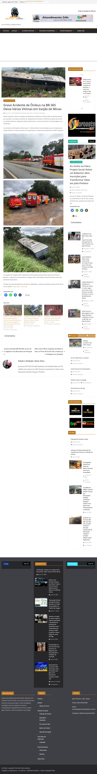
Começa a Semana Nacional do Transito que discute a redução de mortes (82, 452)
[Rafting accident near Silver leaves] (75, 343)
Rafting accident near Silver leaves (87, 343)
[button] (18, 30)
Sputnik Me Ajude (45, 732)
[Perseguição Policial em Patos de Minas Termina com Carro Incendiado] (75, 472)
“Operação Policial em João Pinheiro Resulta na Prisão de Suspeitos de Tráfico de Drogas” (54, 604)
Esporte (42, 754)
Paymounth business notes (79, 439)
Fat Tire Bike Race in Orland (79, 358)
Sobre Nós (81, 31)
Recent (82, 336)
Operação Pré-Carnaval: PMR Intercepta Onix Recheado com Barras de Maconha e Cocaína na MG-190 (54, 672)
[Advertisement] (48, 47)
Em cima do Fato (45, 724)
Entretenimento (66, 31)
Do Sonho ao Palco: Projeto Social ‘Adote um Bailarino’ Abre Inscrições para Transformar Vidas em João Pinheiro (81, 175)
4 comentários (87, 251)
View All (91, 141)
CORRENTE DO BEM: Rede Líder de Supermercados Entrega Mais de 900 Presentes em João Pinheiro (87, 240)
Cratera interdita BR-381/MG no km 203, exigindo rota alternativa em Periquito (18, 351)
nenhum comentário (87, 101)
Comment (91, 336)
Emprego (42, 742)
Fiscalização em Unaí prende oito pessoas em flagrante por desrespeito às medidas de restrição (54, 651)
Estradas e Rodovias (9, 100)
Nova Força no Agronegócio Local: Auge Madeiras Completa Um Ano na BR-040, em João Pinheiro (88, 316)
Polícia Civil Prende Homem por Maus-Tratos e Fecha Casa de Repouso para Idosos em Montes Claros (54, 586)
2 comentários (54, 684)
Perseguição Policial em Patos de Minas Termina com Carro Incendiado (88, 467)
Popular (74, 336)
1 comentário (88, 545)
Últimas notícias (28, 31)
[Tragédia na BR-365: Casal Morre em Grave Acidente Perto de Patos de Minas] (53, 310)
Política (6, 31)
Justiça (14, 31)
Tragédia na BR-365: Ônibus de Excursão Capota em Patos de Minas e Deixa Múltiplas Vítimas (33, 319)
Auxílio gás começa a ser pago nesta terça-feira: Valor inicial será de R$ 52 (48, 571)
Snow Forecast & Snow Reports (80, 369)
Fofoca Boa (43, 750)
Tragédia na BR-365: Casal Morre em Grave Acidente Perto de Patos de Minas (52, 318)
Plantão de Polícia (45, 714)
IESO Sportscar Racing (78, 388)
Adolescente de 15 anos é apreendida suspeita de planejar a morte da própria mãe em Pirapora (87, 86)
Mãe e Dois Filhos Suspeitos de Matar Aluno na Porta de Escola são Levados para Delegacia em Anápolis (49, 351)
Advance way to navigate (78, 380)
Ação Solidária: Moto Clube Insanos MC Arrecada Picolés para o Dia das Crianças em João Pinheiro (87, 263)
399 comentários (86, 383)
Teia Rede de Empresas (47, 31)
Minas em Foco (44, 706)
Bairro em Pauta (45, 728)
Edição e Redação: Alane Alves (25, 113)
